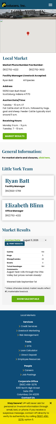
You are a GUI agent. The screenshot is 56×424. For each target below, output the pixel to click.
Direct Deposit (29, 354)
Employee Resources (29, 359)
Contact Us (28, 397)
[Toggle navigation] (50, 5)
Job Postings (29, 374)
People (28, 365)
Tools (28, 341)
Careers (29, 370)
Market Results (14, 136)
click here (44, 157)
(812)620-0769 (13, 190)
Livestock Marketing (29, 330)
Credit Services (29, 326)
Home (14, 4)
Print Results (16, 243)
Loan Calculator (29, 350)
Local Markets (28, 315)
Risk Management (29, 335)
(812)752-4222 (10, 69)
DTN (29, 346)
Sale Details (28, 299)
